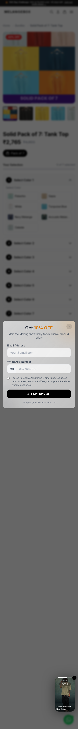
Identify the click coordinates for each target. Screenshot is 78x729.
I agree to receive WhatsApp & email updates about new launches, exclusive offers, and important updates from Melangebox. (41, 381)
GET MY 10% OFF (39, 394)
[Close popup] (69, 326)
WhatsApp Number (19, 361)
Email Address (16, 345)
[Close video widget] (74, 678)
